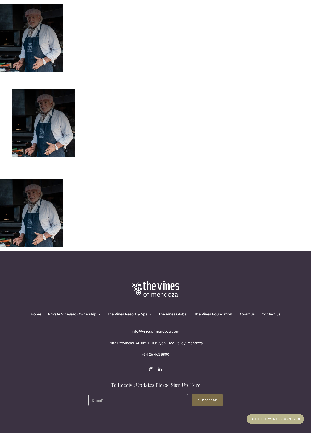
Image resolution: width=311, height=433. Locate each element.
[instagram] (151, 369)
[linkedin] (160, 369)
